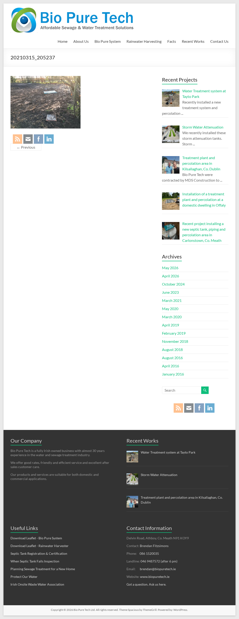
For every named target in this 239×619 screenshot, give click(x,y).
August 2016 (172, 357)
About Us (81, 41)
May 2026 (170, 267)
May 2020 (170, 308)
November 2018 (175, 341)
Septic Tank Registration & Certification (39, 553)
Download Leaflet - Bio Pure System (36, 538)
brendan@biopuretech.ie (158, 569)
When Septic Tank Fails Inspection (35, 561)
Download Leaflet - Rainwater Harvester (40, 546)
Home (62, 41)
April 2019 (170, 325)
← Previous (26, 147)
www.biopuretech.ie (154, 577)
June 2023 (170, 292)
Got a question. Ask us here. (146, 584)
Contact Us (219, 41)
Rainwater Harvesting (144, 41)
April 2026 (170, 276)
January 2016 (173, 374)
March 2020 (172, 317)
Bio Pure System (108, 41)
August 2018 (172, 349)
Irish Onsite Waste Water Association (37, 584)
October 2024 (173, 284)
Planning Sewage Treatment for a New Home (43, 569)
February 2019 (174, 333)
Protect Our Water (24, 577)
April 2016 (170, 366)
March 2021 (172, 300)
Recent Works (193, 41)
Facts (171, 41)
